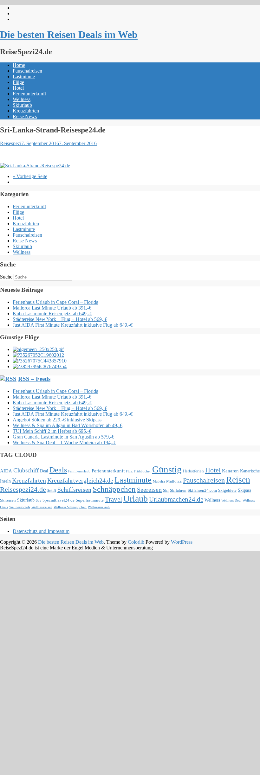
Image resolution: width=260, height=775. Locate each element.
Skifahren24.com (202, 490)
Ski (166, 490)
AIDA (6, 470)
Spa (38, 500)
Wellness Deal (231, 500)
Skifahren (178, 490)
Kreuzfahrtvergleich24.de (80, 480)
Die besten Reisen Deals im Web (69, 34)
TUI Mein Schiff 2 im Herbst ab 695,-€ (52, 431)
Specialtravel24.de (58, 500)
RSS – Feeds (34, 378)
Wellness (21, 99)
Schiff (51, 490)
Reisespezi (10, 143)
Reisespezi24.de (23, 489)
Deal (44, 470)
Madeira (159, 481)
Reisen (238, 479)
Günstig (167, 469)
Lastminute (24, 76)
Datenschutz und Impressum (41, 531)
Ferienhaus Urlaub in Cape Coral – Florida (55, 302)
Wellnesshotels (19, 507)
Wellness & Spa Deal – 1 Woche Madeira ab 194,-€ (64, 442)
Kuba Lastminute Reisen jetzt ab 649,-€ (52, 313)
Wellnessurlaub (99, 507)
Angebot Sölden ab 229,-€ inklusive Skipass (57, 419)
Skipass (244, 490)
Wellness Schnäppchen (70, 507)
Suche (6, 276)
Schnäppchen (114, 489)
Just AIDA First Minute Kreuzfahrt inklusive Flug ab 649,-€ (73, 325)
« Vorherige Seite (30, 176)
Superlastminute (90, 500)
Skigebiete (227, 490)
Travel (113, 499)
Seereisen (149, 489)
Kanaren (230, 470)
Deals (58, 470)
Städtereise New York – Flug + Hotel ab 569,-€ (60, 319)
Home (19, 65)
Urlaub (135, 498)
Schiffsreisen (74, 489)
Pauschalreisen (27, 71)
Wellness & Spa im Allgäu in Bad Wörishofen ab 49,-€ (67, 425)
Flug (129, 471)
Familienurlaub (79, 471)
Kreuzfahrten (26, 110)
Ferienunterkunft (29, 93)
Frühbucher (142, 471)
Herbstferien (193, 471)
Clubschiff (26, 470)
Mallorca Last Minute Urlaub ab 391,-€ (52, 308)
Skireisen (8, 500)
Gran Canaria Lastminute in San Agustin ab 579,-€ (63, 436)
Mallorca (174, 481)
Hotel (18, 88)
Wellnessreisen (41, 507)
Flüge (18, 82)
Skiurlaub (22, 105)
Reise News (25, 116)
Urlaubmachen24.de (176, 499)
